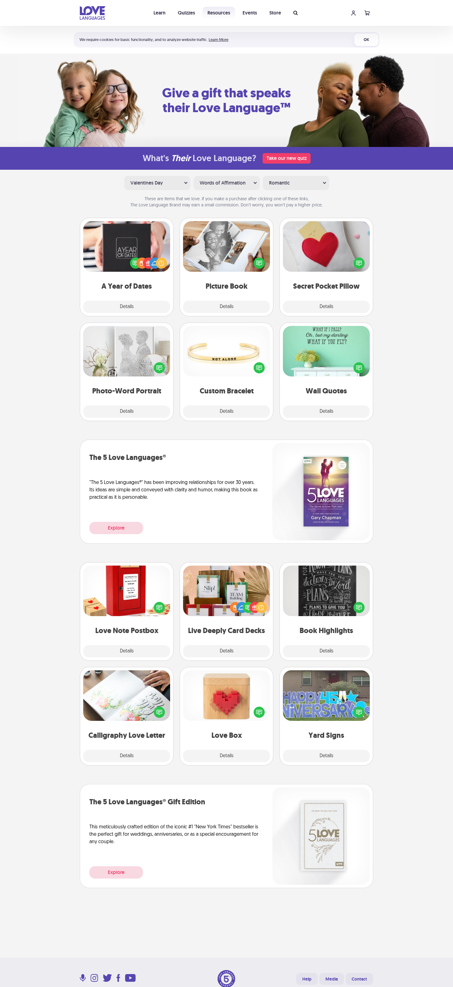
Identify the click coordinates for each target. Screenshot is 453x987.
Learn (159, 13)
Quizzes (186, 13)
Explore (116, 528)
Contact (359, 979)
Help (307, 979)
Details (127, 306)
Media (331, 979)
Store (275, 13)
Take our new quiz (287, 158)
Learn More (218, 39)
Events (250, 13)
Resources (218, 13)
